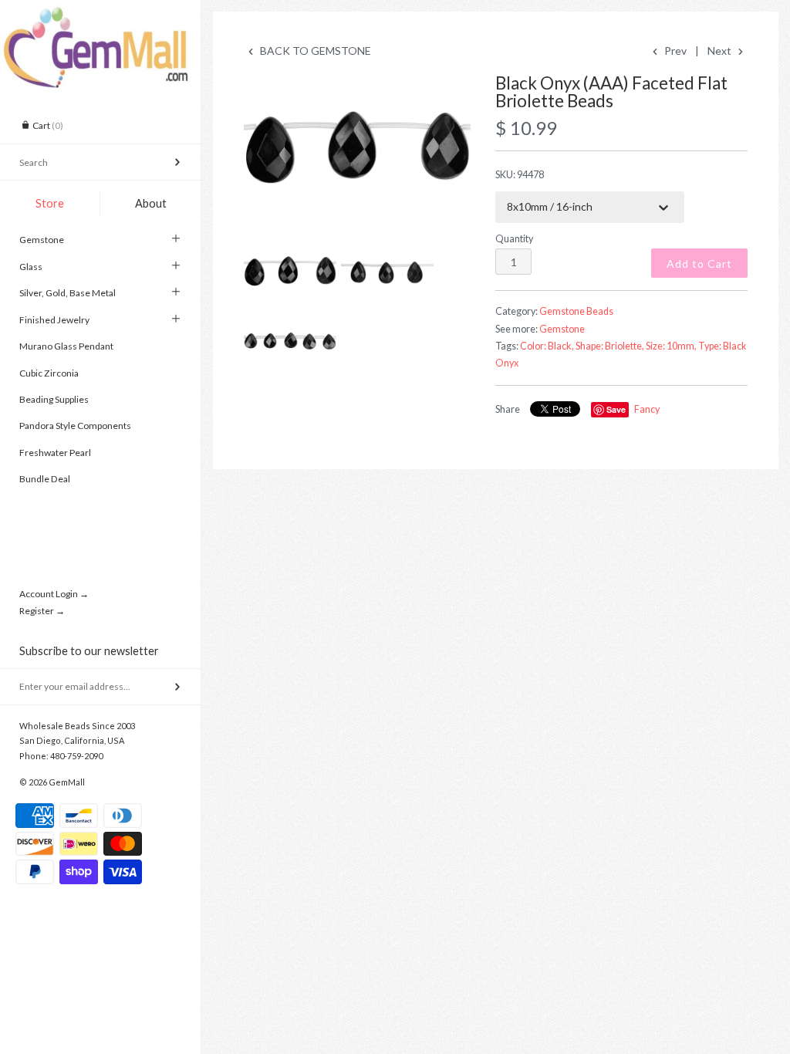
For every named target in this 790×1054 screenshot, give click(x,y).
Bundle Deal (44, 479)
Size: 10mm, (671, 346)
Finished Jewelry (54, 320)
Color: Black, (547, 346)
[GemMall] (100, 14)
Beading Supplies (54, 399)
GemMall (67, 782)
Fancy (647, 409)
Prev (674, 50)
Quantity (514, 239)
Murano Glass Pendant (66, 346)
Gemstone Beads (576, 311)
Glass (30, 266)
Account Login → (54, 594)
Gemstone (41, 239)
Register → (42, 611)
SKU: (519, 175)
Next (720, 50)
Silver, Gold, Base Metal (67, 293)
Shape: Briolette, (610, 346)
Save (616, 409)
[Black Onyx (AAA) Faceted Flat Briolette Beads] (357, 150)
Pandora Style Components (75, 425)
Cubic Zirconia (49, 373)
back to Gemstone (314, 50)
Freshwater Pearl (55, 452)
